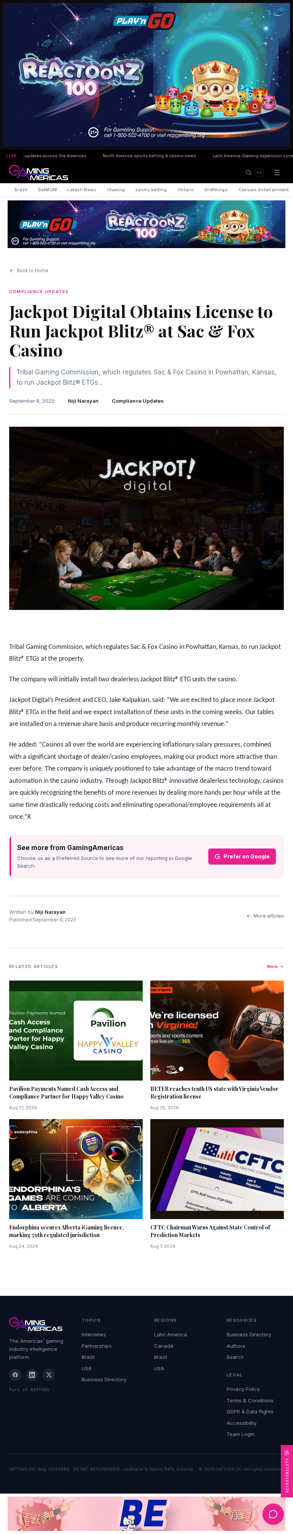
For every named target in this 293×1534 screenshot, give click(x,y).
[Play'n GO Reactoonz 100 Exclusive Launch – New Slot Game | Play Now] (146, 224)
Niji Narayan (83, 401)
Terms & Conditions (250, 1400)
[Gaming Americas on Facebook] (15, 1375)
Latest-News (82, 189)
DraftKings (216, 189)
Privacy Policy (243, 1389)
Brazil (20, 189)
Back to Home (32, 270)
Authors (236, 1346)
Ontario (185, 189)
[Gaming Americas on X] (49, 1375)
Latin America (170, 1334)
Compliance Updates (138, 401)
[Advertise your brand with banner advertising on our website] (146, 1514)
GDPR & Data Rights (250, 1411)
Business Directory (104, 1379)
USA (87, 1368)
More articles (269, 916)
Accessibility (241, 1423)
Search (235, 1357)
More (272, 966)
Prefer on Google (247, 856)
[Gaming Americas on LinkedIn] (32, 1375)
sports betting (151, 189)
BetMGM (47, 189)
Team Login (240, 1434)
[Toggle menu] (277, 172)
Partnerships (97, 1346)
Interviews (94, 1334)
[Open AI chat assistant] (273, 1514)
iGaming (116, 189)
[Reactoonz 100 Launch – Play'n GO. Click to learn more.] (146, 75)
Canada (163, 1346)
